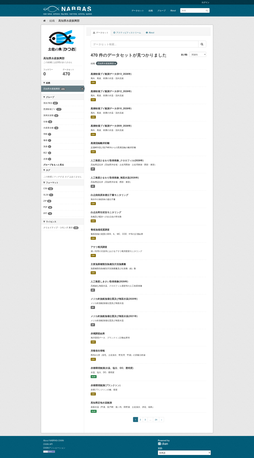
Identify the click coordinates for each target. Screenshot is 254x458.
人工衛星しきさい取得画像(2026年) (109, 281)
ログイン (205, 2)
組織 (151, 10)
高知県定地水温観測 (101, 402)
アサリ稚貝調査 (99, 247)
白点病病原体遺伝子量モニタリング (109, 195)
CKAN (163, 443)
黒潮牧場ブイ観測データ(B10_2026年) (111, 108)
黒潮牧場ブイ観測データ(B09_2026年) (111, 125)
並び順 (184, 54)
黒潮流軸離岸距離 (100, 143)
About (173, 10)
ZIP (93, 169)
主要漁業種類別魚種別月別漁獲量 (108, 264)
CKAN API (48, 444)
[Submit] (207, 10)
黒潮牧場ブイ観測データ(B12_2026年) (111, 91)
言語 (160, 448)
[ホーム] (44, 20)
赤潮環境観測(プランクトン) (105, 385)
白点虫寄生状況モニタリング (106, 212)
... (150, 419)
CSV (93, 82)
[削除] (115, 63)
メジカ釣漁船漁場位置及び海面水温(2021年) (114, 316)
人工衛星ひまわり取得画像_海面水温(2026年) (115, 177)
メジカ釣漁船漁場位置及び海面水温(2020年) (114, 298)
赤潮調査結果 (98, 333)
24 (156, 419)
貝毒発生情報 (98, 350)
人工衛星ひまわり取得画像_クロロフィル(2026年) (117, 160)
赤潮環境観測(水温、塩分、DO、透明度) (112, 368)
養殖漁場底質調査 (100, 229)
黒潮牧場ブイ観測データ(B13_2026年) (111, 74)
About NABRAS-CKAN (53, 440)
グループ (161, 10)
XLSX (94, 376)
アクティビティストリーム (128, 32)
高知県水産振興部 (69, 20)
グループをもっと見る (53, 164)
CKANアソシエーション (54, 447)
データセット (138, 10)
